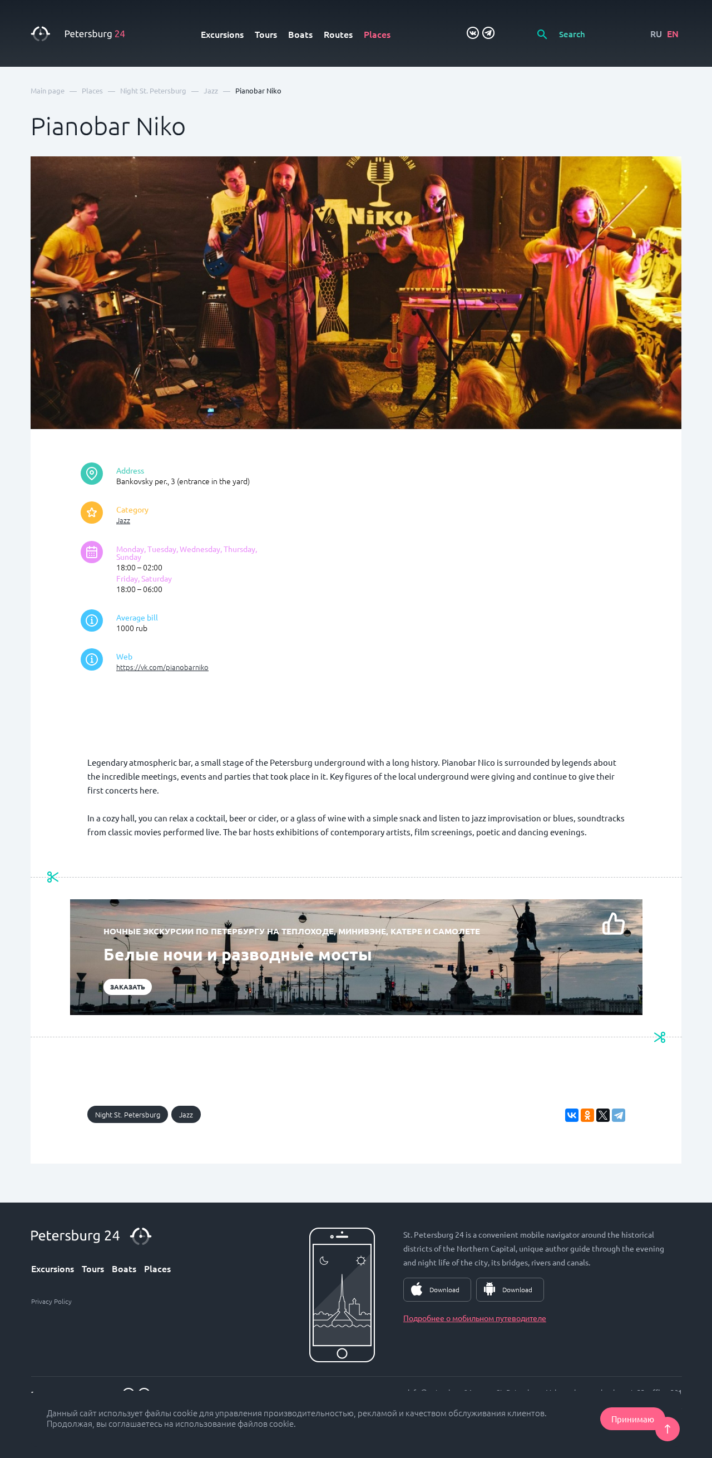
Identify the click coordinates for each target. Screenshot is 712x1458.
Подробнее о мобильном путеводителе (474, 1318)
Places (377, 34)
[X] (603, 1115)
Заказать (127, 986)
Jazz (123, 520)
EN (673, 33)
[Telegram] (618, 1115)
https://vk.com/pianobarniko (162, 667)
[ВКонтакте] (571, 1115)
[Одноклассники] (587, 1115)
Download (444, 1289)
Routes (338, 34)
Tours (266, 34)
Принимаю (632, 1418)
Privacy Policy (51, 1301)
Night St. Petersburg (127, 1114)
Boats (300, 34)
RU (656, 33)
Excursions (222, 34)
